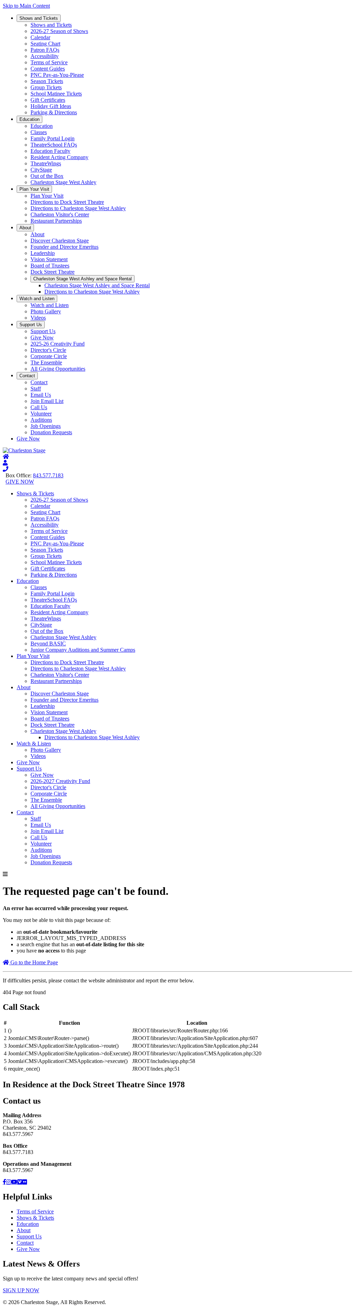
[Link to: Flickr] (24, 1182)
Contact (27, 375)
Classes (39, 132)
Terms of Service (49, 62)
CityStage (41, 170)
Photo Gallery (46, 311)
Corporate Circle (49, 356)
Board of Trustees (50, 266)
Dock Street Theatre (53, 272)
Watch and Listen (36, 298)
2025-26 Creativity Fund (58, 344)
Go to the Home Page (33, 962)
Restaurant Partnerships (56, 221)
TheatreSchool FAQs (54, 145)
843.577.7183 (48, 475)
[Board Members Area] (5, 463)
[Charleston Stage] (24, 450)
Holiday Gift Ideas (51, 106)
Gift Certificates (48, 100)
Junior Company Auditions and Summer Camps (83, 650)
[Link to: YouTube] (14, 1182)
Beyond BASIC (48, 643)
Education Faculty (50, 151)
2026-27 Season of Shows (59, 31)
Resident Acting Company (59, 157)
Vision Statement (49, 259)
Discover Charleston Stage (60, 241)
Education (29, 119)
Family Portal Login (53, 138)
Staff (36, 388)
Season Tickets (47, 81)
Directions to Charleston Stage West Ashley (78, 208)
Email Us (41, 395)
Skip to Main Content (26, 6)
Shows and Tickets (38, 18)
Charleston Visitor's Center (60, 214)
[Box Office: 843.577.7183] (5, 469)
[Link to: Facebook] (4, 1182)
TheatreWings (46, 163)
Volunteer (41, 414)
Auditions (41, 420)
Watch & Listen (34, 744)
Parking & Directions (54, 112)
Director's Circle (48, 350)
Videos (38, 318)
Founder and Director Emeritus (64, 247)
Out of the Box (47, 176)
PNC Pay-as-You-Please (57, 75)
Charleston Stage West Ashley (63, 182)
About (25, 227)
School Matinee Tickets (56, 94)
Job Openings (46, 426)
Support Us (30, 324)
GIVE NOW (20, 482)
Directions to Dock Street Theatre (67, 202)
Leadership (43, 253)
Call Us (39, 407)
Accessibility (45, 56)
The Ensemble (46, 362)
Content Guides (48, 69)
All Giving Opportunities (58, 369)
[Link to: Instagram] (8, 1182)
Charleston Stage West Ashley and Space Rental (82, 278)
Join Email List (47, 401)
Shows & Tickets (35, 493)
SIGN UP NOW (21, 1290)
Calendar (40, 37)
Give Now (42, 337)
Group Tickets (46, 87)
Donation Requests (51, 432)
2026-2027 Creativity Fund (60, 781)
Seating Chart (45, 44)
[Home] (6, 457)
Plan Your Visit (34, 189)
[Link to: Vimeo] (19, 1182)
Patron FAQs (45, 50)
